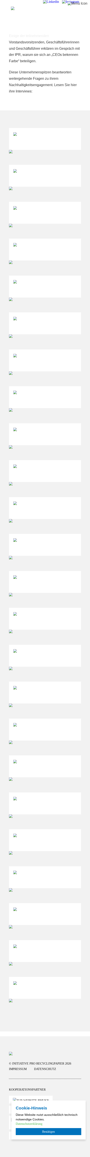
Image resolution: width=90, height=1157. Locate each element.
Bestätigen (48, 1131)
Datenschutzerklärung (29, 1123)
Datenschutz (45, 1069)
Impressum (18, 1069)
